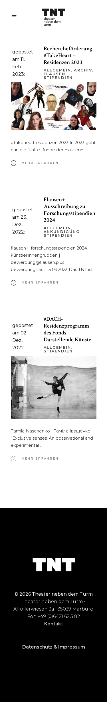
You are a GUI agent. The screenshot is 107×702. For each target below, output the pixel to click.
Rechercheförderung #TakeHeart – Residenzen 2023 (68, 55)
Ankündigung (62, 231)
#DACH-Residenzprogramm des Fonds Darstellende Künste (67, 329)
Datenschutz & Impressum (53, 647)
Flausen (55, 73)
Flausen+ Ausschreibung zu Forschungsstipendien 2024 (69, 210)
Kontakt (53, 624)
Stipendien (58, 77)
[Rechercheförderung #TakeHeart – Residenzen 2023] (53, 106)
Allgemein (57, 70)
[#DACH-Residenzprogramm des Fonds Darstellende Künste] (53, 387)
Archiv (83, 70)
